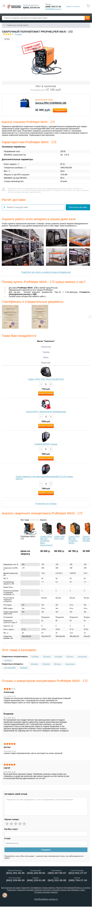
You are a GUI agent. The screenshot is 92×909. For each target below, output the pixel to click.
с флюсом (7, 660)
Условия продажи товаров (46, 892)
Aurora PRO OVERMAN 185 (50, 103)
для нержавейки (10, 668)
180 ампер (58, 656)
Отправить (46, 850)
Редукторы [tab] (46, 363)
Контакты (47, 890)
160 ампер (46, 656)
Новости (60, 888)
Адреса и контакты (73, 6)
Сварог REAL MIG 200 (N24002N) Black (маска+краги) (46, 540)
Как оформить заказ (76, 890)
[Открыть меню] (3, 5)
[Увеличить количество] (51, 384)
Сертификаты (36, 888)
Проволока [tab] (46, 347)
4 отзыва (18, 34)
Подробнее (60, 110)
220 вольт (69, 656)
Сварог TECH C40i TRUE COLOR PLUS (46, 379)
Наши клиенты (49, 888)
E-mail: (7, 838)
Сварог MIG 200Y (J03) (59, 537)
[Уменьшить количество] (41, 384)
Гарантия (25, 888)
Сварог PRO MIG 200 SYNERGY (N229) (74, 539)
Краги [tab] (45, 357)
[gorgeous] (24, 824)
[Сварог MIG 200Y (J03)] (61, 534)
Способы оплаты (59, 890)
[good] (20, 824)
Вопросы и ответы (82, 888)
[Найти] (87, 18)
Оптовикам (69, 888)
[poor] (11, 824)
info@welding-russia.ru (46, 899)
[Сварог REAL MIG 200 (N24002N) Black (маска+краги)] (47, 534)
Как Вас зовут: (11, 829)
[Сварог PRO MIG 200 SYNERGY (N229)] (75, 534)
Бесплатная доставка (10, 888)
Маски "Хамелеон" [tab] (46, 341)
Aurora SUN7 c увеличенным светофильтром (46, 412)
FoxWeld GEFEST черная (46, 444)
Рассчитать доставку (78, 207)
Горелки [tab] (46, 352)
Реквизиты (11, 890)
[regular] (16, 824)
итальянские (82, 656)
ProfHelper (35, 656)
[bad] (7, 824)
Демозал (38, 890)
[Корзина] (88, 5)
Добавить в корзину (46, 393)
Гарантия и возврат (25, 890)
